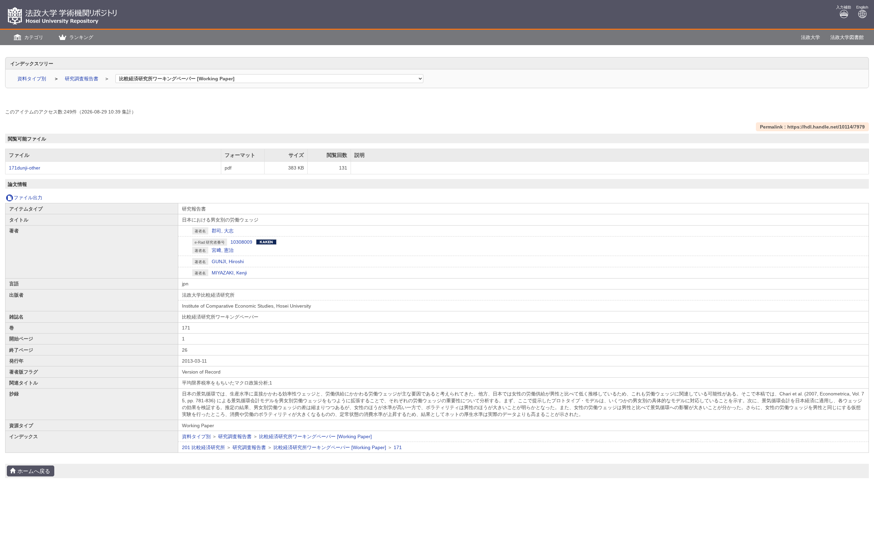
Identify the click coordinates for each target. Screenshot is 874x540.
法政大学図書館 (847, 37)
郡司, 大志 (223, 230)
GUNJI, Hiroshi (228, 261)
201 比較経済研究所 (203, 447)
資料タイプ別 (32, 78)
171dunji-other (24, 168)
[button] (27, 37)
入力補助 (843, 7)
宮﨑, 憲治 (223, 250)
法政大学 (810, 37)
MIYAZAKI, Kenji (229, 272)
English (862, 7)
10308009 (241, 242)
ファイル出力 (28, 197)
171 (398, 447)
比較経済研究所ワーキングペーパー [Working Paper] (315, 436)
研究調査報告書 (82, 78)
